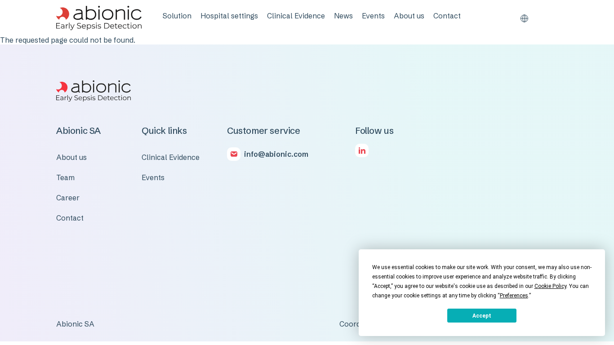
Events (373, 15)
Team (65, 177)
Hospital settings (229, 15)
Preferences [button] (514, 295)
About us (409, 15)
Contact (447, 15)
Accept (481, 316)
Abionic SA (75, 323)
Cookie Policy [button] (550, 286)
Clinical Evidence (296, 15)
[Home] (99, 18)
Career (68, 197)
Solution (177, 15)
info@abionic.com (276, 154)
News (343, 15)
